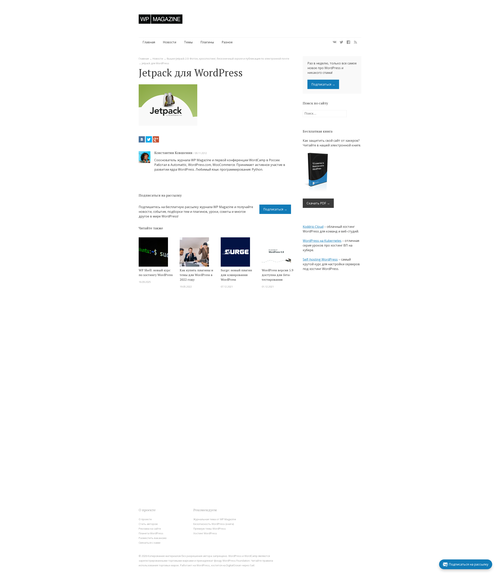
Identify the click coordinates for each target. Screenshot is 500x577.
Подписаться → (275, 209)
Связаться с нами (149, 542)
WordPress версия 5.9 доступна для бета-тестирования (277, 275)
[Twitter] (341, 42)
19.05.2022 (186, 286)
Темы (188, 42)
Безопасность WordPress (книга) (213, 524)
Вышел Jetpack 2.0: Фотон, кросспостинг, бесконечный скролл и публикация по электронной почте (228, 58)
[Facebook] (348, 42)
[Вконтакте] (334, 42)
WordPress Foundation (236, 560)
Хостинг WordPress (205, 533)
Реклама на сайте (150, 528)
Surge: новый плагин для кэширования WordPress (236, 275)
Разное (227, 42)
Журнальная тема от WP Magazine (214, 519)
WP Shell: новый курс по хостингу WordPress (156, 272)
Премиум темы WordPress (209, 528)
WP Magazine (160, 19)
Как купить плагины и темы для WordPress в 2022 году (196, 275)
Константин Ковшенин (173, 152)
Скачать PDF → (318, 203)
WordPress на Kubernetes (322, 241)
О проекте (145, 519)
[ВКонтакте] (142, 139)
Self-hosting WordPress (320, 259)
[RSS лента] (355, 42)
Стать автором (148, 524)
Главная (149, 42)
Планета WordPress (151, 533)
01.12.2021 (268, 286)
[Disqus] (215, 347)
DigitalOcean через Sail (240, 565)
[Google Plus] (156, 139)
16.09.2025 (145, 282)
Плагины (207, 42)
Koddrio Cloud (313, 226)
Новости (169, 42)
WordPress (203, 565)
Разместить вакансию (153, 538)
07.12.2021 (227, 286)
